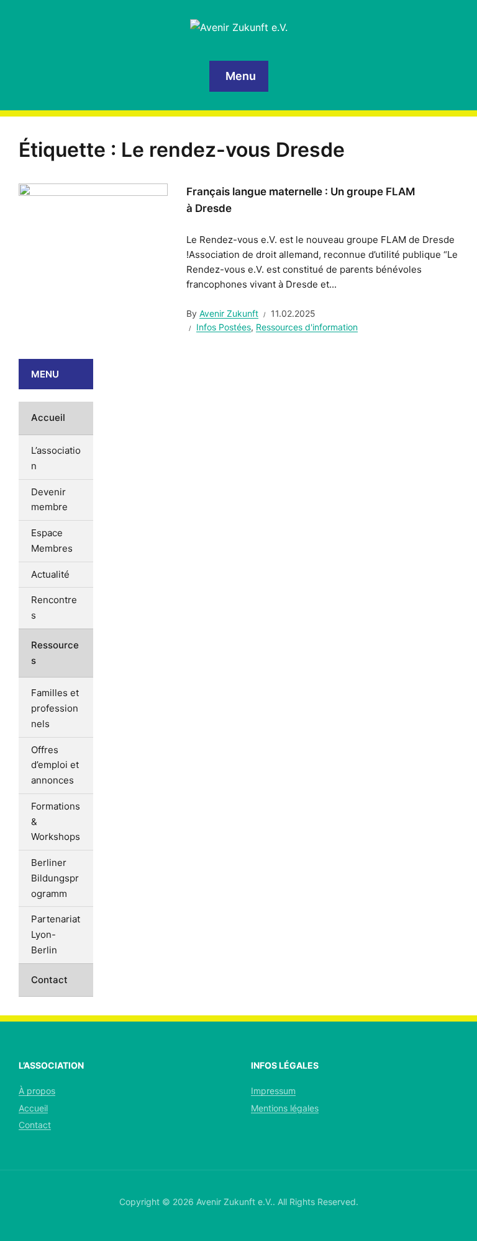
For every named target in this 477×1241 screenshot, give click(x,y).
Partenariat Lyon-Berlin (55, 934)
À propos (37, 1090)
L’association (56, 458)
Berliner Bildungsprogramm (55, 878)
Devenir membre (49, 499)
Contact (49, 980)
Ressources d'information (307, 327)
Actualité (50, 574)
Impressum (273, 1090)
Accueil (48, 417)
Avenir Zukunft (228, 313)
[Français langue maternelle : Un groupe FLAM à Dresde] (93, 203)
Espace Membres (52, 540)
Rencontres (54, 607)
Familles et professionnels (55, 708)
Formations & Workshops (55, 821)
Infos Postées (223, 327)
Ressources (55, 652)
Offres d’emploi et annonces (55, 765)
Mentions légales (285, 1108)
